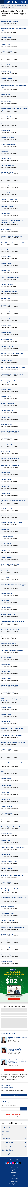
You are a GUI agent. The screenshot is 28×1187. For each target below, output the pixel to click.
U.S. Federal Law (7, 1142)
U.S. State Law (6, 1146)
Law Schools (6, 1138)
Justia (2, 5)
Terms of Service (14, 1178)
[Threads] (15, 1163)
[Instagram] (13, 1163)
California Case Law (21, 5)
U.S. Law (7, 5)
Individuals (5, 1131)
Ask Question (14, 1095)
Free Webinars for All (8, 1033)
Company (14, 1172)
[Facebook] (11, 1163)
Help (14, 1175)
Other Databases (7, 1150)
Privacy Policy (14, 1181)
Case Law (12, 5)
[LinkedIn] (6, 1163)
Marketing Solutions (8, 1154)
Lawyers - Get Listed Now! (14, 1114)
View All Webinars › (14, 1070)
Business (5, 1135)
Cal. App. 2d (4, 7)
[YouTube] (8, 1163)
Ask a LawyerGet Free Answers (7, 1086)
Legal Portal (14, 1170)
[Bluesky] (17, 1163)
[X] (20, 1163)
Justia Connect (14, 1167)
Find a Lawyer (5, 1102)
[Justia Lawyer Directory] (22, 1163)
